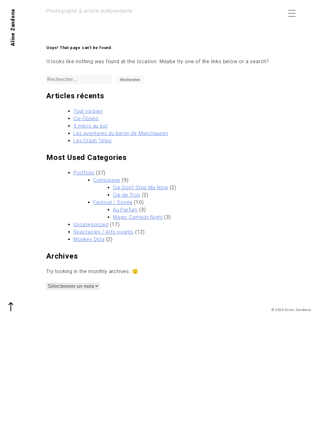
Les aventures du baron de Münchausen (120, 133)
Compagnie (106, 180)
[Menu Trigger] (291, 13)
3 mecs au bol (90, 126)
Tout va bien (88, 111)
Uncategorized (90, 224)
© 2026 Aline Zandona (291, 310)
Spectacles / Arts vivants (103, 232)
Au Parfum (125, 210)
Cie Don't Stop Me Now (140, 187)
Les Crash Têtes (92, 141)
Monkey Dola (89, 239)
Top (14, 303)
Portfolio (83, 173)
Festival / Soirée (113, 202)
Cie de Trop (126, 195)
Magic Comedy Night (138, 217)
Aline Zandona (13, 27)
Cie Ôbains (86, 118)
